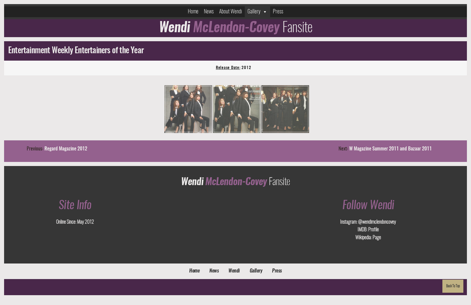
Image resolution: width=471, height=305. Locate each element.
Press (278, 11)
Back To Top (453, 286)
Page (376, 237)
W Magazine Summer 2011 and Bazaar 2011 (390, 149)
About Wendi (230, 11)
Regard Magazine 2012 (65, 149)
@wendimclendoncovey (376, 222)
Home (193, 11)
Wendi (234, 271)
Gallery (253, 11)
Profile (373, 229)
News (209, 11)
